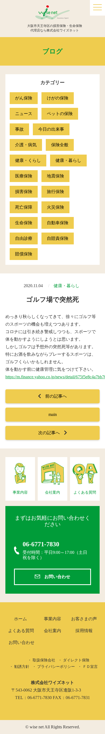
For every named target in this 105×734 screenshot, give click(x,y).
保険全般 (59, 144)
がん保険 (23, 98)
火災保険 (55, 207)
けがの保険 (57, 98)
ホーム (20, 619)
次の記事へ (49, 432)
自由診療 (23, 238)
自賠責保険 (57, 238)
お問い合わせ (57, 576)
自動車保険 (57, 222)
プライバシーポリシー (56, 667)
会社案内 (52, 630)
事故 (19, 129)
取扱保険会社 (44, 660)
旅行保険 (55, 191)
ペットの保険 (60, 113)
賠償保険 (23, 254)
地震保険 (55, 176)
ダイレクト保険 (76, 660)
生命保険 (23, 222)
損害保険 (23, 191)
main (52, 414)
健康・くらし (28, 160)
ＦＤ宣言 (90, 667)
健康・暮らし (68, 160)
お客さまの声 (84, 619)
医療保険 (23, 176)
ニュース (23, 113)
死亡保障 (23, 207)
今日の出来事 (51, 129)
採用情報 (84, 630)
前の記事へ (56, 396)
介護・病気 (26, 144)
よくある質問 (21, 630)
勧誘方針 (21, 667)
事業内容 (52, 619)
